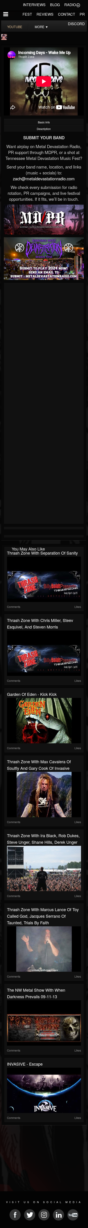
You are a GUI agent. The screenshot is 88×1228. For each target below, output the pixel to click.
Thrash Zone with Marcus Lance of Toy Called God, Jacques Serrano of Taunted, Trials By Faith (43, 915)
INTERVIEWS (34, 4)
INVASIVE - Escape (25, 1064)
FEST (27, 14)
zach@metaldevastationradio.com (44, 178)
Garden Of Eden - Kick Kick (32, 694)
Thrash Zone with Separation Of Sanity (42, 553)
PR (82, 14)
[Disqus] (43, 344)
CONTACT (66, 14)
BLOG (55, 4)
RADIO (70, 4)
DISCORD (76, 23)
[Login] (78, 5)
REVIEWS (45, 14)
